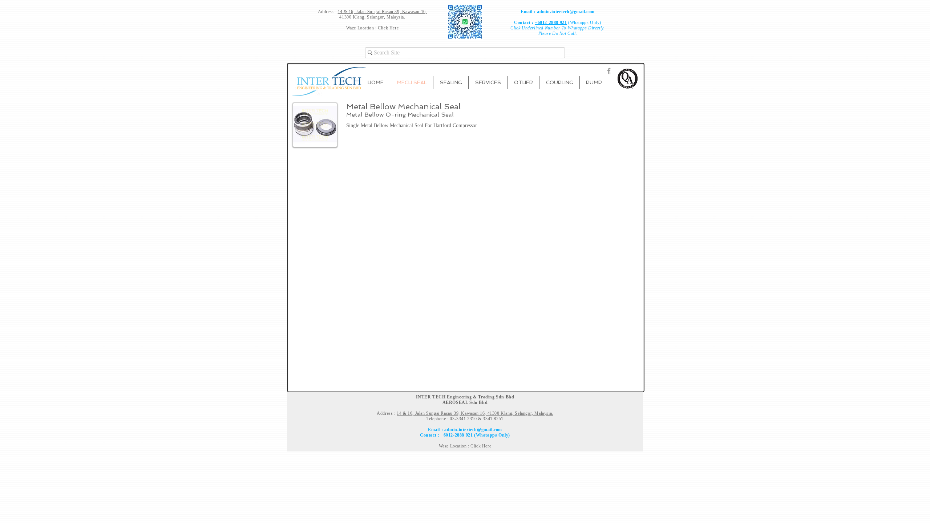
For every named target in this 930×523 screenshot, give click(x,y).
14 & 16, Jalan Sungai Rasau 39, (370, 11)
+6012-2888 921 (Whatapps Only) (475, 435)
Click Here (388, 28)
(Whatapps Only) (584, 22)
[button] (450, 82)
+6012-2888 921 (551, 22)
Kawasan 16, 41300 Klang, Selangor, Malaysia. (383, 14)
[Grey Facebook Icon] (609, 71)
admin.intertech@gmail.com (566, 11)
